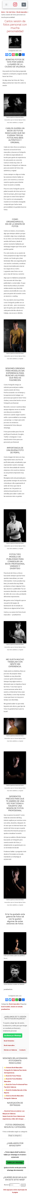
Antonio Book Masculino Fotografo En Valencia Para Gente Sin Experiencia (15, 1070)
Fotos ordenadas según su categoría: (15, 1131)
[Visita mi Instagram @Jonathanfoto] (15, 4)
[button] (24, 5)
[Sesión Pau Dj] (15, 971)
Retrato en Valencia (10, 1050)
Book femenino (9, 1041)
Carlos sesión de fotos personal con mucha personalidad (15, 26)
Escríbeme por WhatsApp (12, 1035)
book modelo (5, 1006)
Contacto (22, 1050)
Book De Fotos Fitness (13, 1076)
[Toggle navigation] (6, 4)
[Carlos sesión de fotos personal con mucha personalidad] (15, 41)
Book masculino (14, 1004)
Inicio (3, 12)
